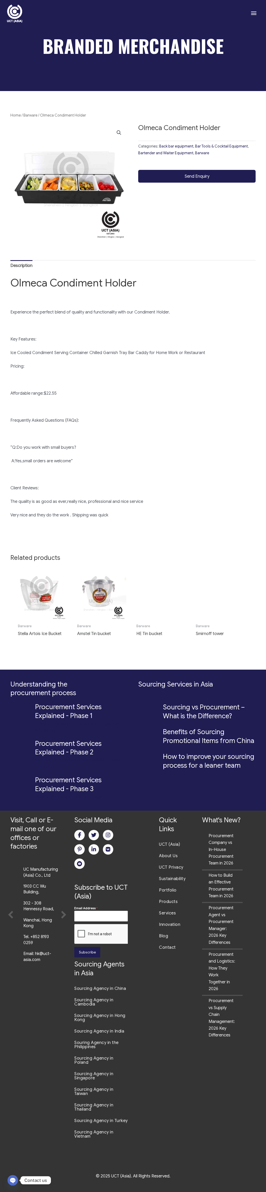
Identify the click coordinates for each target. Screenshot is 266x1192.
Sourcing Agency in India (99, 1031)
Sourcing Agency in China (100, 988)
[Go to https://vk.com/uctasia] (108, 849)
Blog (163, 936)
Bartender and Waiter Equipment (165, 153)
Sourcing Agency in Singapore (93, 1076)
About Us (168, 855)
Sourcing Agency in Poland (93, 1060)
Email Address (86, 908)
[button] (119, 132)
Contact (167, 947)
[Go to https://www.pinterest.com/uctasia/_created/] (79, 849)
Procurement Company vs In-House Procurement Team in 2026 (221, 849)
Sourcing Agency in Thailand (93, 1107)
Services (167, 913)
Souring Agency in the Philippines (96, 1044)
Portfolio (168, 890)
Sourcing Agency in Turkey (101, 1120)
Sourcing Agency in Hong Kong (99, 1017)
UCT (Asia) (169, 844)
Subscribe (87, 952)
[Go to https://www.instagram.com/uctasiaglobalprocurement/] (108, 835)
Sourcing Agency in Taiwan (93, 1091)
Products (168, 901)
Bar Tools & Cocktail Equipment (221, 146)
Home (15, 115)
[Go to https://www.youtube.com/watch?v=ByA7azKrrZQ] (79, 863)
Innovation (169, 924)
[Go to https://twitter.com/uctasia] (94, 835)
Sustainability (172, 878)
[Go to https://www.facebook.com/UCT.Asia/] (79, 835)
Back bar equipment (176, 146)
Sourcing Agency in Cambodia (93, 1002)
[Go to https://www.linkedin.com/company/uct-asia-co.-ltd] (94, 849)
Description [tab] (21, 265)
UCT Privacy (171, 867)
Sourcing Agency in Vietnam (93, 1134)
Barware (30, 115)
